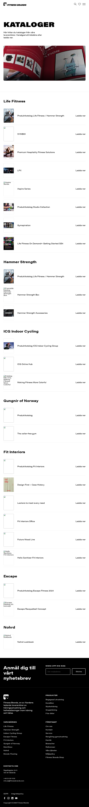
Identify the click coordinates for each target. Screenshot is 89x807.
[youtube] (16, 797)
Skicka (79, 671)
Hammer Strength (11, 729)
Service (49, 733)
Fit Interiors (8, 740)
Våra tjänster (51, 750)
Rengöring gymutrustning (57, 736)
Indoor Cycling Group (12, 733)
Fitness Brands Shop (55, 757)
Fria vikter (50, 713)
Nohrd (6, 750)
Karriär (49, 740)
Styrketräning (51, 706)
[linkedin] (12, 797)
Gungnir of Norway (11, 743)
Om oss (49, 726)
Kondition (50, 703)
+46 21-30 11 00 (9, 778)
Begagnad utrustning (55, 699)
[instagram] (8, 797)
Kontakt (49, 729)
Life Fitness (8, 726)
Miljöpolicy (50, 754)
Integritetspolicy (17, 794)
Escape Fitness (10, 736)
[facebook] (4, 797)
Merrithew (7, 747)
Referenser (50, 747)
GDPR (5, 794)
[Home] (14, 4)
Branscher (50, 743)
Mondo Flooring (10, 754)
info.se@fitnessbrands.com (13, 781)
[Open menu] (84, 4)
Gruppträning (51, 710)
